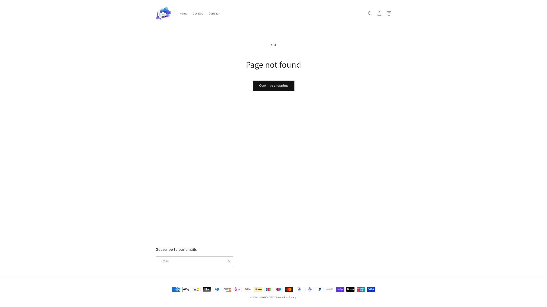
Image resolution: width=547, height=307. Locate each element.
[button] (370, 13)
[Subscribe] (228, 261)
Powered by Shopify (286, 297)
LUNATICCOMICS (267, 297)
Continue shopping (273, 85)
